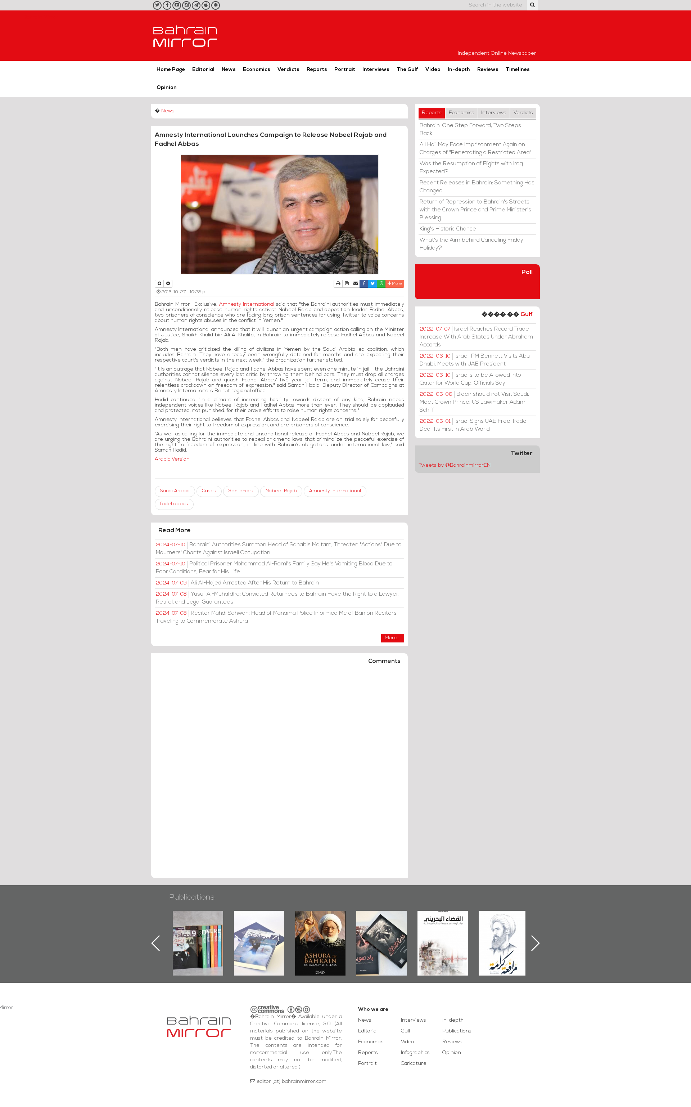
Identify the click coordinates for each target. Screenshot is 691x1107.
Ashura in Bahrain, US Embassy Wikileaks (259, 931)
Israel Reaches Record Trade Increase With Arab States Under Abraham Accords (476, 337)
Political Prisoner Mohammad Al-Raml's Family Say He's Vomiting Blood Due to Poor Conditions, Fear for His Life (274, 568)
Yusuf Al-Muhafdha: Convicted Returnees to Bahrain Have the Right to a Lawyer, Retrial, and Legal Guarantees (277, 598)
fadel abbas (174, 504)
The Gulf (407, 69)
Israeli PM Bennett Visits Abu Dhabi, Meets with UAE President (475, 360)
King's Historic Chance (448, 229)
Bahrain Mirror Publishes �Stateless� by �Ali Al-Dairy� (320, 931)
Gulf (526, 315)
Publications (191, 897)
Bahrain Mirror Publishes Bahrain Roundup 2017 (198, 931)
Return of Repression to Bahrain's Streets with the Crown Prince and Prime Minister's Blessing (475, 210)
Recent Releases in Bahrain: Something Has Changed (477, 187)
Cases (209, 491)
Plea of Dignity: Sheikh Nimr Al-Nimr (442, 927)
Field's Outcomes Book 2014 (503, 923)
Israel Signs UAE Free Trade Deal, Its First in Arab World (473, 425)
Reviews (487, 69)
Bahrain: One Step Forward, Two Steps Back (470, 129)
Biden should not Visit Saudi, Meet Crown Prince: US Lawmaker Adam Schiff (474, 402)
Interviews (375, 69)
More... (393, 638)
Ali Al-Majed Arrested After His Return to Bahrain (237, 583)
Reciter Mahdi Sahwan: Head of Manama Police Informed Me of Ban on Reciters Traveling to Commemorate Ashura (276, 617)
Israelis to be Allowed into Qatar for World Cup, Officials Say (470, 379)
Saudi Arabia (175, 491)
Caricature (413, 1063)
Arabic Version (172, 459)
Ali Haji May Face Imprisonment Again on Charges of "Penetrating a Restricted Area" (476, 149)
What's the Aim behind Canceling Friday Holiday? (471, 244)
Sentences (241, 491)
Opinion (167, 87)
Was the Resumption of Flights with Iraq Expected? (471, 168)
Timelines (518, 69)
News (229, 69)
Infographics (415, 1053)
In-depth (459, 69)
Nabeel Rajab (281, 491)
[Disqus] (279, 775)
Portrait (344, 69)
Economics (256, 69)
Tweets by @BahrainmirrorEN (455, 465)
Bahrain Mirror (185, 35)
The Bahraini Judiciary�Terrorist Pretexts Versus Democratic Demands (382, 936)
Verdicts (288, 69)
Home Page (171, 69)
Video (433, 69)
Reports (317, 69)
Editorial (203, 69)
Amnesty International (246, 304)
